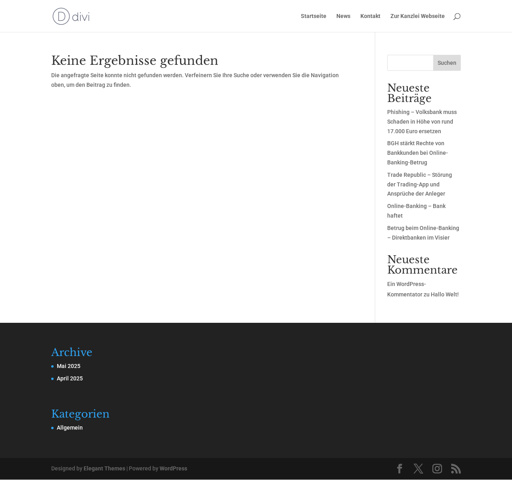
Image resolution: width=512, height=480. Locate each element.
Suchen (447, 63)
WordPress (173, 468)
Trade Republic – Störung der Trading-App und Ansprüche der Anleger (419, 184)
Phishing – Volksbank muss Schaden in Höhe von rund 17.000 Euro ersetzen (422, 121)
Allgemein (70, 427)
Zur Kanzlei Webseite (417, 16)
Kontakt (370, 16)
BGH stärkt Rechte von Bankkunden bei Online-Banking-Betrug (417, 153)
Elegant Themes (104, 468)
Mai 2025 (68, 366)
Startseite (313, 16)
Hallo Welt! (445, 294)
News (343, 16)
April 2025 (70, 378)
